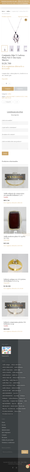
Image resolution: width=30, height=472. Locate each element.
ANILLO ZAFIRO (16, 388)
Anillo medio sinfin (17, 372)
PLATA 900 (21, 406)
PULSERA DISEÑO (21, 408)
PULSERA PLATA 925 (7, 414)
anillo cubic (17, 370)
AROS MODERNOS (7, 393)
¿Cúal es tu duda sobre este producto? (11, 141)
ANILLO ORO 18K (6, 377)
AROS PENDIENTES (7, 395)
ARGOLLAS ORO (6, 390)
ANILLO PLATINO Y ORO (8, 385)
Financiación (5, 356)
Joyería (4, 425)
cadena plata (5, 401)
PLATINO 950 (11, 408)
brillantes (4, 398)
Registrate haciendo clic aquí (9, 1)
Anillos (8, 11)
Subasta (4, 427)
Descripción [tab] (15, 115)
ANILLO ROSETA (20, 385)
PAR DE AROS (14, 406)
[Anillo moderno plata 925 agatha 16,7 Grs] (15, 220)
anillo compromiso (7, 370)
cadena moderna (13, 398)
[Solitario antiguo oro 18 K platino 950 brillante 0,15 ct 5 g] (15, 263)
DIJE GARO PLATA (6, 98)
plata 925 (4, 408)
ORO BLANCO (5, 406)
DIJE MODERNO (6, 403)
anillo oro (14, 375)
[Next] (26, 48)
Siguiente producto (23, 16)
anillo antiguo (6, 364)
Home (3, 422)
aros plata (16, 395)
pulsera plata (17, 411)
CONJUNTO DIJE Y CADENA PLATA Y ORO (16, 96)
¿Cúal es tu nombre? (7, 120)
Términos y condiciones (8, 442)
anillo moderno (6, 375)
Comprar (7, 89)
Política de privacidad (7, 440)
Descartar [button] (25, 3)
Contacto (4, 435)
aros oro (15, 393)
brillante (22, 395)
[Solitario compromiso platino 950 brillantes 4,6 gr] (15, 306)
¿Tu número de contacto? (8, 134)
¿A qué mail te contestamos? (9, 127)
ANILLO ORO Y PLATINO (19, 377)
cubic (25, 401)
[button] (26, 19)
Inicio (3, 11)
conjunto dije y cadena (16, 401)
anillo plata (5, 380)
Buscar (25, 452)
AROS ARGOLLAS (16, 390)
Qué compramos (6, 432)
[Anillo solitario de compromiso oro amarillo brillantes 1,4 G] (15, 177)
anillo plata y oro (7, 383)
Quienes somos (6, 430)
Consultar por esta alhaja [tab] (15, 112)
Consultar (20, 89)
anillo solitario (6, 388)
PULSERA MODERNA (7, 411)
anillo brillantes (18, 367)
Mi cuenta (4, 437)
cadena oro (22, 398)
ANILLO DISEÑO (6, 372)
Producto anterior (6, 16)
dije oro (14, 403)
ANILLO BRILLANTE (7, 367)
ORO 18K (19, 403)
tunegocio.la (18, 464)
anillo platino (16, 383)
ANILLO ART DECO (16, 364)
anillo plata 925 (14, 380)
